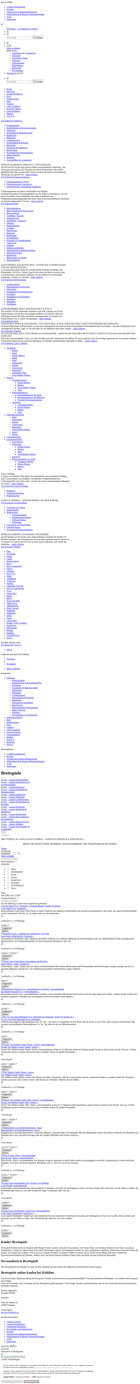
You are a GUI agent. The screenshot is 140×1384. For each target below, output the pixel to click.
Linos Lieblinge (13, 730)
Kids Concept (12, 608)
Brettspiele (11, 145)
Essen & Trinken (14, 732)
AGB (9, 17)
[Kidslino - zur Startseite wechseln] (22, 29)
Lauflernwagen (13, 140)
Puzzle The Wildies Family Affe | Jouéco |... (20, 1102)
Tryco (9, 591)
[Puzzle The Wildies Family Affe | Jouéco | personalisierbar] (27, 1100)
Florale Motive (18, 355)
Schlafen (10, 228)
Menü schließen (13, 48)
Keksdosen (17, 522)
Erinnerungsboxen (14, 717)
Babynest (11, 233)
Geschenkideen (13, 735)
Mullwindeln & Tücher (17, 258)
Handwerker (12, 150)
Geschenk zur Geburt (16, 507)
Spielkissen (11, 304)
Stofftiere (10, 157)
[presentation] (2, 831)
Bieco (9, 564)
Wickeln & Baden (14, 253)
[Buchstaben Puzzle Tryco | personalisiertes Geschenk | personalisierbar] (32, 989)
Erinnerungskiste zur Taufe (23, 459)
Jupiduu (10, 583)
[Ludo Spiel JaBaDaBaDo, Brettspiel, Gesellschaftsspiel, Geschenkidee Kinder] (25, 934)
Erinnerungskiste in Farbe (18, 182)
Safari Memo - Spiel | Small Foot (15, 964)
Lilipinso (10, 571)
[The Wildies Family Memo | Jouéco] (17, 1072)
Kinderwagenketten (15, 248)
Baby (9, 720)
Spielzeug (11, 678)
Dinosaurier (17, 363)
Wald (14, 360)
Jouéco (10, 569)
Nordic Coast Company (17, 623)
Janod (9, 618)
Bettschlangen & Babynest (18, 287)
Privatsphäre (17, 70)
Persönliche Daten (20, 58)
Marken (10, 737)
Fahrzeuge (11, 130)
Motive (21, 385)
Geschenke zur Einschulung (19, 525)
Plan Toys (11, 573)
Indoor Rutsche (13, 155)
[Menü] (8, 31)
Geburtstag (16, 444)
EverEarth (11, 554)
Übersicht (16, 55)
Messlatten (11, 302)
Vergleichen (6, 928)
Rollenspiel (11, 135)
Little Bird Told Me (15, 586)
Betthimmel (12, 235)
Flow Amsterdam (14, 566)
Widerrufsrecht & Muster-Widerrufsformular (26, 14)
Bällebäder (11, 138)
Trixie (9, 576)
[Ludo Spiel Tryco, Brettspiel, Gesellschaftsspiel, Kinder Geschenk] (30, 906)
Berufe (15, 350)
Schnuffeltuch (13, 238)
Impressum (11, 19)
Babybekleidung (14, 208)
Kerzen (10, 378)
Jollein (9, 556)
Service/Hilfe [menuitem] (23, 10)
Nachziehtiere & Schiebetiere (19, 160)
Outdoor (10, 727)
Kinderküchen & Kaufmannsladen (21, 128)
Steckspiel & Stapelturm (17, 148)
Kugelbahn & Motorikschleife (19, 133)
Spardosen (11, 299)
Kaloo (9, 596)
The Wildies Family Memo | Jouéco (16, 1075)
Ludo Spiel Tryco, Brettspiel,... (14, 908)
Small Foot (11, 625)
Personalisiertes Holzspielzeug (20, 152)
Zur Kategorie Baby (9, 204)
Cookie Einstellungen (16, 1324)
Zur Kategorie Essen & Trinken (14, 486)
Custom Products (8, 898)
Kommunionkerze (20, 392)
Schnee (15, 365)
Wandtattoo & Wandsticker (18, 297)
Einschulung (17, 442)
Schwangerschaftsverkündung (20, 530)
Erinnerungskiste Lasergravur (19, 184)
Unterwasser (17, 368)
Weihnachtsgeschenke (21, 517)
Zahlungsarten (18, 63)
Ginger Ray (12, 593)
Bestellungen (17, 65)
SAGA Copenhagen (15, 588)
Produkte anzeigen (9, 859)
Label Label (12, 620)
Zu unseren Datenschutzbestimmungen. (47, 1367)
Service (10, 744)
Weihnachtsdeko (19, 520)
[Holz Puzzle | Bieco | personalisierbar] (18, 1155)
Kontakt (10, 9)
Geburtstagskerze (19, 380)
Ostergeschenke (13, 527)
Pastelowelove (13, 561)
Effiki (9, 615)
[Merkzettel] (8, 43)
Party (9, 725)
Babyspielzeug (13, 213)
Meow (9, 598)
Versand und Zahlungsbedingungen (22, 12)
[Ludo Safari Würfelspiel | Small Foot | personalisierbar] (25, 1211)
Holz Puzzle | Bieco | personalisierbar (17, 1158)
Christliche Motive (25, 405)
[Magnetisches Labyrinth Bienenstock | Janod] (21, 1128)
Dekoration (11, 289)
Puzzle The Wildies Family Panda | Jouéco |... (20, 1047)
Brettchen (11, 742)
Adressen (16, 60)
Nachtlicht (11, 294)
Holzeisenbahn (13, 125)
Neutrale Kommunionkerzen (30, 400)
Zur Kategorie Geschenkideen (14, 503)
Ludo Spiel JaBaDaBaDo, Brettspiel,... (18, 936)
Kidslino (10, 633)
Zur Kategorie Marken (11, 547)
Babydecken (12, 230)
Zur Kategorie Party (9, 321)
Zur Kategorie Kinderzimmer (13, 280)
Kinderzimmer (13, 722)
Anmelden (17, 53)
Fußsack (10, 245)
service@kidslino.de (10, 1312)
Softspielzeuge (13, 218)
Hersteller (5, 864)
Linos (14, 353)
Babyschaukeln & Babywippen (20, 211)
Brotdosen (11, 491)
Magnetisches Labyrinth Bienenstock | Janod (20, 1130)
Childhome (11, 578)
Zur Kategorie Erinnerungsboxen (15, 177)
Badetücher (11, 255)
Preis (3, 893)
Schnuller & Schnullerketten (19, 240)
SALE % (10, 740)
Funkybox (11, 581)
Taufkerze (16, 402)
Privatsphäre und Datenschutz (19, 1329)
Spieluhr (10, 223)
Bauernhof (16, 370)
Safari (14, 358)
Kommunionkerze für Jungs (30, 395)
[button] (2, 835)
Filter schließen (7, 856)
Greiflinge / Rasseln (15, 216)
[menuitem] (73, 7)
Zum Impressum (66, 1367)
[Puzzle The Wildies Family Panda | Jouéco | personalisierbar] (28, 1044)
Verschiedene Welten (21, 375)
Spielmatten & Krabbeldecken (20, 292)
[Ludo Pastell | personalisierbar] (25, 1183)
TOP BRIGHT (13, 635)
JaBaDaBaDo (13, 606)
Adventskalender (19, 515)
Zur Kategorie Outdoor (11, 331)
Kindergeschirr (13, 496)
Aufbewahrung (13, 284)
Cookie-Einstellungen (16, 7)
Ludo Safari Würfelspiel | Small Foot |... (18, 1213)
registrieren (31, 53)
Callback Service (14, 1322)
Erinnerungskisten (14, 439)
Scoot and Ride (13, 601)
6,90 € (8, 895)
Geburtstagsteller (14, 437)
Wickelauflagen (13, 260)
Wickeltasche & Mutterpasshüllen (21, 250)
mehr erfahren (32, 174)
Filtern (4, 848)
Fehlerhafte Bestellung (16, 1327)
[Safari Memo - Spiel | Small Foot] (24, 961)
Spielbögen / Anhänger (16, 221)
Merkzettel (16, 68)
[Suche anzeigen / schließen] (8, 34)
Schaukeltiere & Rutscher (18, 143)
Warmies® (11, 613)
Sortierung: (6, 851)
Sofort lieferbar (8, 862)
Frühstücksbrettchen (15, 415)
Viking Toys (12, 603)
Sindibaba (11, 611)
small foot (15, 883)
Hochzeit (16, 457)
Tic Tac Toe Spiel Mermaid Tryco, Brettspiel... (21, 1019)
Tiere (20, 390)
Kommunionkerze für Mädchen (31, 397)
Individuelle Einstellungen (12, 1381)
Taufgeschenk (13, 510)
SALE (9, 650)
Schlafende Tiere (19, 373)
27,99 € (17, 895)
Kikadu (10, 630)
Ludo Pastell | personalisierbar (14, 1185)
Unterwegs (11, 243)
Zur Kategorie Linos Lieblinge (14, 343)
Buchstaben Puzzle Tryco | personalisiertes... (20, 991)
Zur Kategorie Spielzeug (11, 121)
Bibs (9, 551)
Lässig (9, 559)
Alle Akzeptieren (31, 1381)
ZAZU (10, 638)
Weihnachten (12, 512)
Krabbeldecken (13, 225)
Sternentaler (12, 628)
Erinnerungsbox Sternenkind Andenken (24, 187)
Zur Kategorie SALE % (11, 645)
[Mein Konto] (9, 46)
